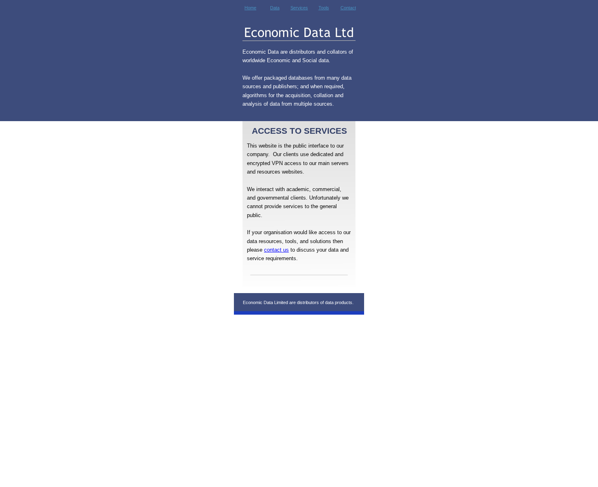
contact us (276, 250)
